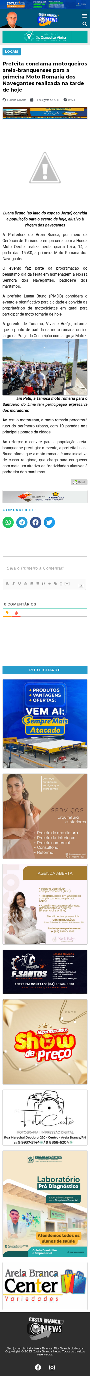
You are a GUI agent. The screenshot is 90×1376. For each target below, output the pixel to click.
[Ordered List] (31, 584)
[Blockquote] (43, 584)
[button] (85, 15)
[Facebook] (38, 1367)
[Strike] (25, 584)
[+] (67, 583)
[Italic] (13, 584)
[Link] (55, 584)
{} (61, 583)
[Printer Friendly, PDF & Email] (79, 482)
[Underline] (19, 584)
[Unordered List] (37, 584)
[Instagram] (52, 1367)
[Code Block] (49, 584)
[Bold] (7, 584)
